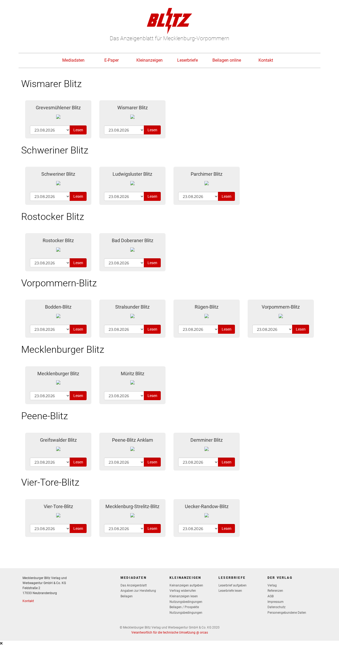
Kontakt (265, 60)
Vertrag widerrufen (183, 591)
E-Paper (111, 60)
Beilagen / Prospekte (184, 607)
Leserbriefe (187, 60)
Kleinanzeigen (149, 60)
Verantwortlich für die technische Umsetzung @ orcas (169, 632)
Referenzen (275, 591)
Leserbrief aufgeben (232, 585)
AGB (270, 596)
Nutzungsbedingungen (186, 602)
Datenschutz (276, 607)
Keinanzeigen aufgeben (186, 585)
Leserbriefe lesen (230, 591)
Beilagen (127, 596)
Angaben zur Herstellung (138, 591)
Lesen (78, 130)
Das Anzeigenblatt (134, 585)
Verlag (272, 585)
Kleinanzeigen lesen (184, 596)
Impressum (275, 602)
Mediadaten (73, 60)
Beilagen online (226, 60)
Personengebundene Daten (286, 613)
